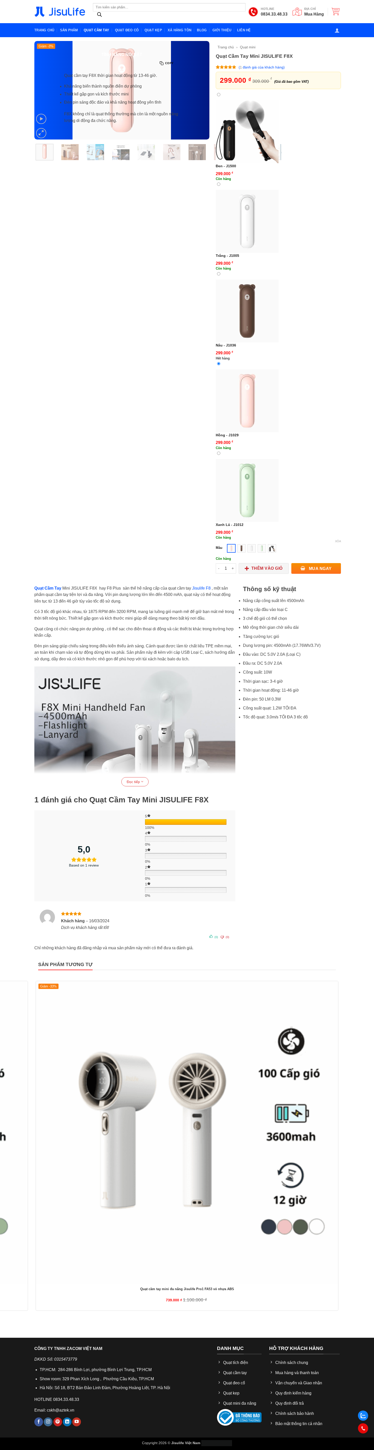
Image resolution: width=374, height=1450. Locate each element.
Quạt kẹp (153, 30)
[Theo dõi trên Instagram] (48, 1421)
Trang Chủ (44, 30)
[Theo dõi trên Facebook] (38, 1421)
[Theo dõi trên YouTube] (76, 1421)
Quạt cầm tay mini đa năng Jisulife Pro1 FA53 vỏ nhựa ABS (187, 1289)
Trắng (227, 256)
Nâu (226, 345)
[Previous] (37, 170)
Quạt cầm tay (96, 30)
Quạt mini (247, 47)
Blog (202, 30)
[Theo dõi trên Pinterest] (57, 1421)
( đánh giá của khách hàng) (262, 67)
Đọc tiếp (134, 782)
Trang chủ (226, 47)
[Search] (99, 15)
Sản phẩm (69, 30)
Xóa (338, 541)
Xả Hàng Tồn (179, 30)
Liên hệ (244, 30)
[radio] (231, 548)
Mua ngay (320, 568)
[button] (336, 11)
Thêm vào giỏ (267, 568)
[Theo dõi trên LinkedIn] (67, 1421)
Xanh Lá (229, 525)
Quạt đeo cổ (127, 30)
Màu (219, 548)
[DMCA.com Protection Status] (216, 1443)
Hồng (227, 435)
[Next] (51, 170)
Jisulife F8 (201, 588)
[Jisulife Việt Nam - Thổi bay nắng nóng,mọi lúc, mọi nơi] (59, 11)
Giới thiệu (222, 30)
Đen (226, 166)
